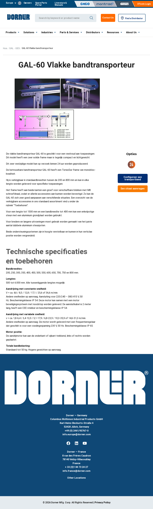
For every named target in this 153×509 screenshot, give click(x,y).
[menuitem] (43, 4)
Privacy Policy (102, 502)
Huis (5, 48)
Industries (47, 32)
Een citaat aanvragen (132, 188)
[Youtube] (84, 443)
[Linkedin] (76, 443)
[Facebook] (68, 443)
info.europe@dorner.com (76, 434)
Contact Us (108, 17)
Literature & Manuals (61, 4)
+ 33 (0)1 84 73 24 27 (76, 467)
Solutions (28, 32)
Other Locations (76, 477)
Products (11, 32)
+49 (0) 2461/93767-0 (76, 430)
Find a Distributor (134, 18)
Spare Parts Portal (41, 4)
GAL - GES (14, 48)
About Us (131, 32)
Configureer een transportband (133, 178)
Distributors (93, 32)
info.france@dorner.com (76, 471)
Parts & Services (69, 32)
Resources (113, 32)
